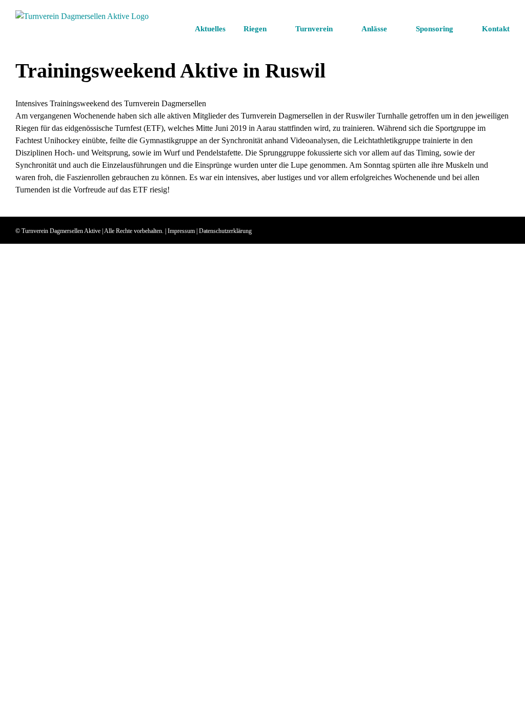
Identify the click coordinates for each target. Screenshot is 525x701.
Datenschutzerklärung (225, 231)
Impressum (181, 231)
